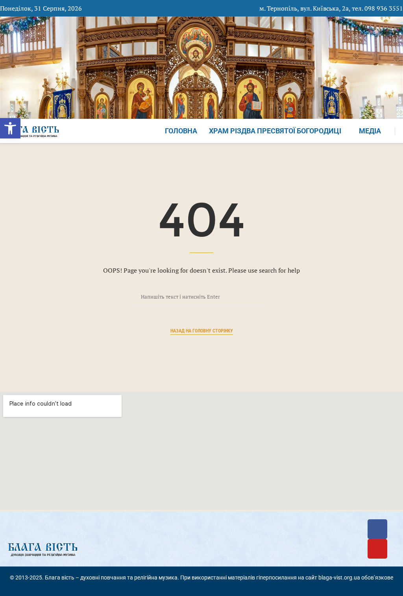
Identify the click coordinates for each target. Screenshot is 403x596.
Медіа (370, 131)
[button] (10, 128)
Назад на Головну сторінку (201, 331)
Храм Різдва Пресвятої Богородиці (275, 131)
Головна (181, 131)
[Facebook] (377, 529)
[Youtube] (377, 549)
